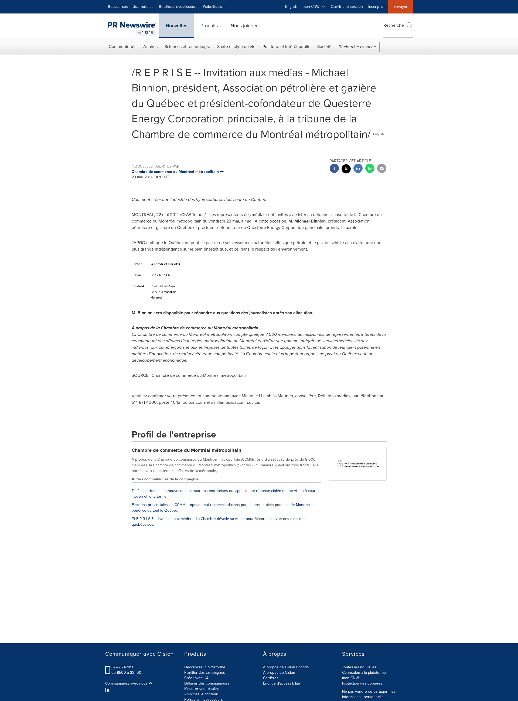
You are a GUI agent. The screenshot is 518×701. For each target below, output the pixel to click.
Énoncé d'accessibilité (281, 683)
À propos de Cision (279, 672)
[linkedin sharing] (358, 169)
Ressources (118, 6)
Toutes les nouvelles (359, 667)
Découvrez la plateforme (204, 667)
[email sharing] (381, 169)
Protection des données (362, 683)
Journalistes (143, 6)
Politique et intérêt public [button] (286, 46)
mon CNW (350, 678)
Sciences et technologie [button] (187, 46)
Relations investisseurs (178, 6)
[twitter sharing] (346, 169)
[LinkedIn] (108, 690)
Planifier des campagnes (204, 672)
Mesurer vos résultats (202, 689)
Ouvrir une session (347, 6)
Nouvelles (177, 25)
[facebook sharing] (334, 169)
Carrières (270, 678)
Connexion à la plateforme (364, 672)
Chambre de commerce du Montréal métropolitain (186, 450)
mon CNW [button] (312, 6)
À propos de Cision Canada (286, 667)
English (291, 6)
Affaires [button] (150, 46)
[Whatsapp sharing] (369, 169)
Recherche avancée (357, 47)
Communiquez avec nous (127, 683)
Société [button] (324, 46)
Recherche (393, 25)
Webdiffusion (213, 6)
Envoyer (400, 6)
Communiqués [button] (122, 46)
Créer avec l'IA (196, 678)
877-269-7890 (123, 667)
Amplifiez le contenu (201, 694)
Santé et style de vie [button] (236, 46)
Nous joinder (244, 25)
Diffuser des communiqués (206, 683)
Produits (209, 25)
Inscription (377, 6)
